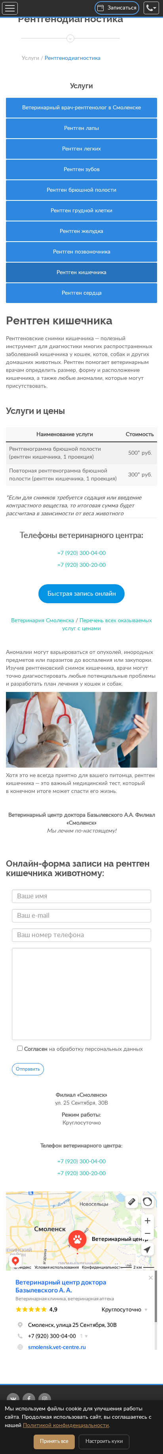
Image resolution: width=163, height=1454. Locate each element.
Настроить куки (104, 1441)
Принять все (54, 1441)
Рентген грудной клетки (81, 210)
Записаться (122, 8)
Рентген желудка (81, 231)
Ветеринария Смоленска (42, 620)
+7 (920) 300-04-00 (46, 41)
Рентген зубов (82, 169)
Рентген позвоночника (81, 252)
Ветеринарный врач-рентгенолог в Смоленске (81, 108)
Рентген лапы (81, 128)
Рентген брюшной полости (81, 190)
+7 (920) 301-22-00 (46, 65)
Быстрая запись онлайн (81, 594)
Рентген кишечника (81, 272)
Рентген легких (81, 149)
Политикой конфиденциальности (66, 1425)
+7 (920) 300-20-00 (81, 565)
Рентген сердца (82, 293)
